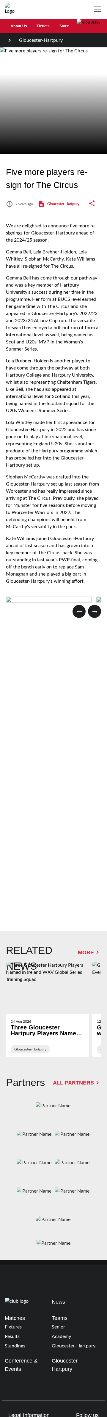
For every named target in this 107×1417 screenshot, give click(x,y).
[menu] (98, 9)
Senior (58, 1327)
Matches (15, 1318)
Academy (61, 1336)
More (86, 952)
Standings (15, 1346)
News (58, 1302)
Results (12, 1336)
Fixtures (13, 1327)
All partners (73, 1082)
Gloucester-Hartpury (41, 40)
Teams (59, 1318)
